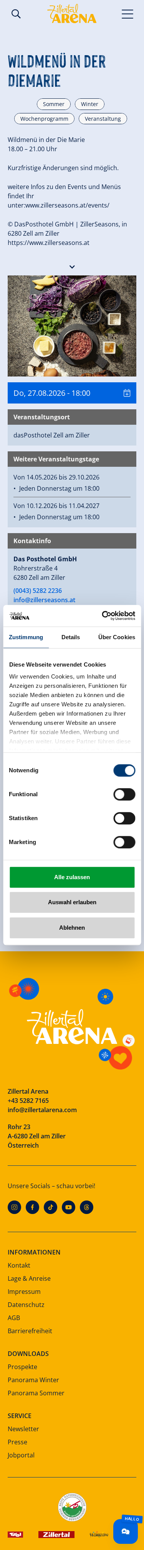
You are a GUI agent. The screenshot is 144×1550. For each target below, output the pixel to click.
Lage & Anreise (29, 1278)
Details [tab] (70, 637)
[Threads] (86, 1207)
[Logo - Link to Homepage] (71, 13)
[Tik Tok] (50, 1207)
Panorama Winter (33, 1380)
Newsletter (23, 1429)
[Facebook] (32, 1207)
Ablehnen (72, 927)
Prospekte (22, 1367)
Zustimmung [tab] (26, 637)
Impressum (24, 1291)
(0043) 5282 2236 (37, 590)
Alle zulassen (72, 877)
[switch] (124, 794)
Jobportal (21, 1455)
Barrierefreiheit (30, 1331)
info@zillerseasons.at (44, 600)
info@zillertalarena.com (42, 1110)
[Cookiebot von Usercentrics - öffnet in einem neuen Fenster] (102, 616)
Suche (16, 13)
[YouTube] (68, 1207)
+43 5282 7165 (28, 1100)
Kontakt (19, 1265)
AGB (14, 1318)
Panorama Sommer (36, 1393)
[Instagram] (14, 1207)
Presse (17, 1442)
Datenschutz (26, 1304)
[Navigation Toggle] (127, 13)
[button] (72, 265)
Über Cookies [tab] (116, 637)
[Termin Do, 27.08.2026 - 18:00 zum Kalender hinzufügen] (127, 393)
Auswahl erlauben (72, 902)
